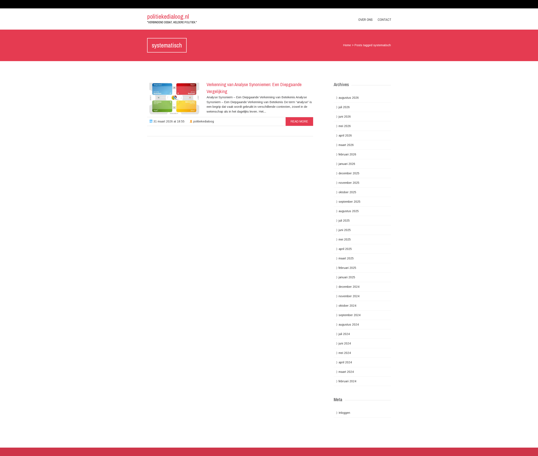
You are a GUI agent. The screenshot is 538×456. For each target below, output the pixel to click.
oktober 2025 (347, 192)
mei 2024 (345, 353)
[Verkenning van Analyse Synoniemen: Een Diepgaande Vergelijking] (174, 98)
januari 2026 (347, 164)
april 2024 (345, 362)
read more (299, 121)
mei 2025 (345, 239)
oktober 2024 (347, 305)
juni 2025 (345, 230)
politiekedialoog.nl (168, 16)
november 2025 (349, 182)
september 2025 (349, 201)
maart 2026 (346, 145)
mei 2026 (345, 126)
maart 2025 (346, 258)
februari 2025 (347, 267)
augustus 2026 (349, 97)
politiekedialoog (203, 121)
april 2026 (345, 135)
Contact (384, 19)
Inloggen (344, 412)
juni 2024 (345, 343)
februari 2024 (347, 381)
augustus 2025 (349, 211)
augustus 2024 (349, 324)
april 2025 (345, 249)
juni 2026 (345, 116)
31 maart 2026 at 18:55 (169, 121)
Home (347, 45)
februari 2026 (347, 154)
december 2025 (349, 173)
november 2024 (349, 296)
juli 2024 (344, 334)
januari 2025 (347, 277)
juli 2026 (344, 107)
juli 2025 (344, 220)
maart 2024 (346, 371)
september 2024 (349, 315)
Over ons (365, 19)
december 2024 (349, 286)
